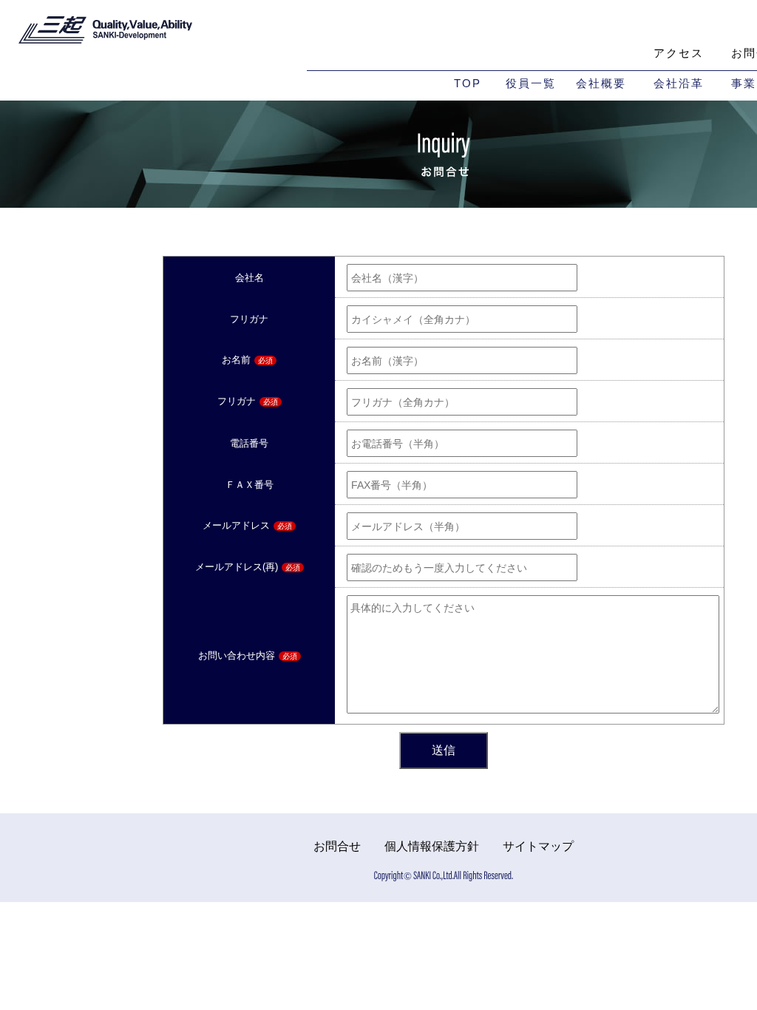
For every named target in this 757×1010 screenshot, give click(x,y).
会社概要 (601, 83)
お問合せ (337, 846)
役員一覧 (531, 83)
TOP (467, 83)
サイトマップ (538, 846)
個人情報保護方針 (431, 846)
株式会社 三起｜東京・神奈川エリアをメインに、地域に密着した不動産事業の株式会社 (105, 33)
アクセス (679, 53)
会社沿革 (679, 83)
